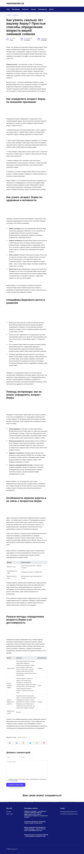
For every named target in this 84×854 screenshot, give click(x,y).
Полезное (25, 9)
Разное (33, 9)
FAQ (8, 9)
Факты (51, 9)
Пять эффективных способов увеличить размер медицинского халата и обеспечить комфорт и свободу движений (17, 827)
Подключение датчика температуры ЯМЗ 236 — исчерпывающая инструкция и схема (36, 835)
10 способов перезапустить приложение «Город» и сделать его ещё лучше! (35, 822)
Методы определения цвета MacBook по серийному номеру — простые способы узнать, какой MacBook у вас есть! (35, 829)
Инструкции (16, 9)
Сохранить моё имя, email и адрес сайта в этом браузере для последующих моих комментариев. (27, 780)
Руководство (42, 9)
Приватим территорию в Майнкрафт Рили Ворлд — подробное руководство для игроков (42, 804)
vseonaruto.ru (15, 3)
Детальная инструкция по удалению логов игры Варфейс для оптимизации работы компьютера (17, 804)
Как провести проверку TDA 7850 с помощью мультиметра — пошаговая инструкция (67, 804)
